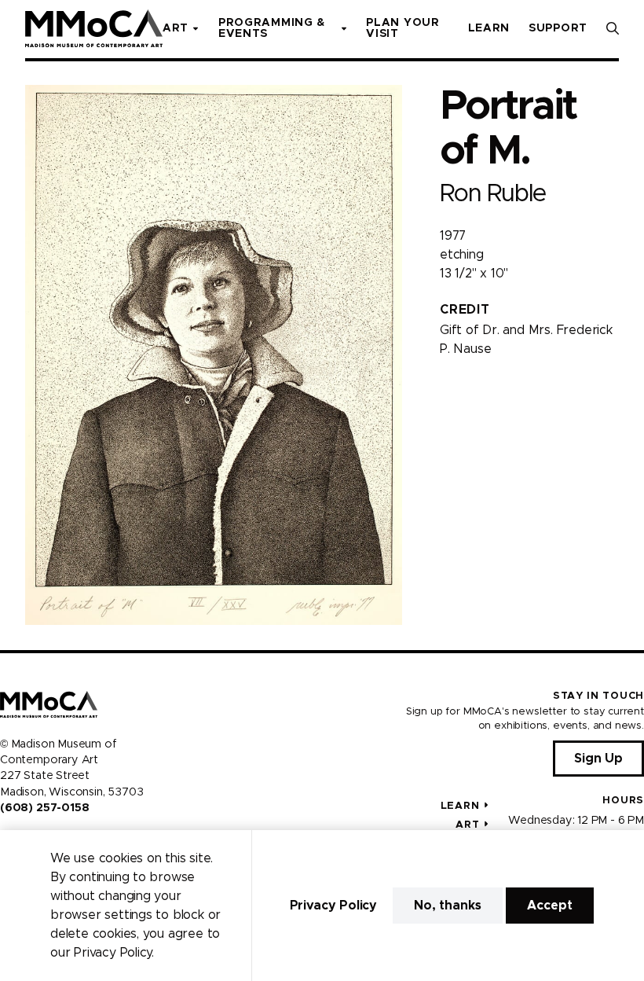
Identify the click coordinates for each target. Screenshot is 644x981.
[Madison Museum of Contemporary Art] (94, 28)
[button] (612, 28)
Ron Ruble (493, 194)
